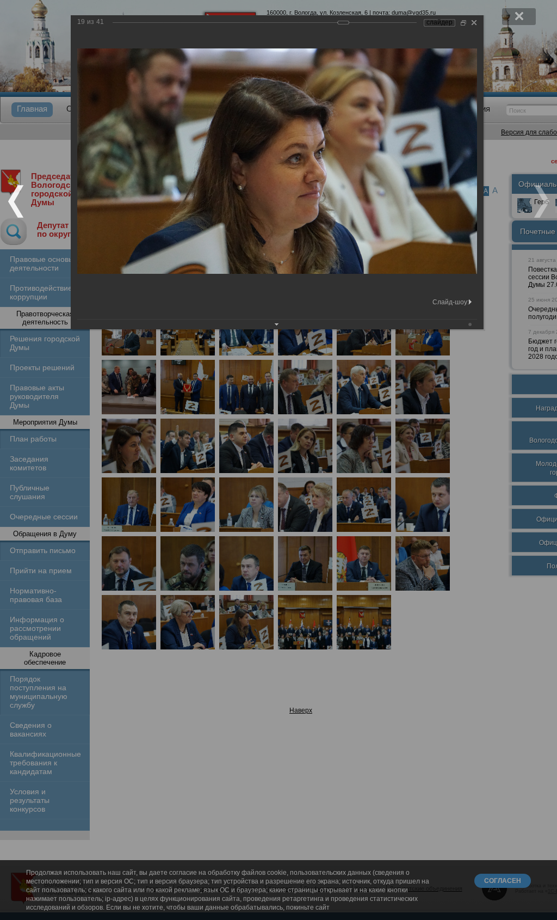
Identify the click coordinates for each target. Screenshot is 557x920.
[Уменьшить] (463, 22)
